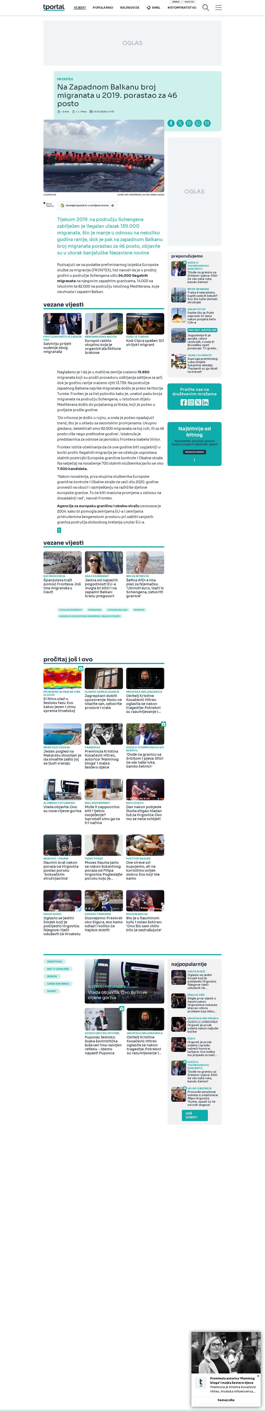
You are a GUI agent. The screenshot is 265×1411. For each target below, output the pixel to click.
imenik (176, 2)
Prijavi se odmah (194, 452)
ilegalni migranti (70, 610)
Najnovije (129, 8)
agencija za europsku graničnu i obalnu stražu (89, 616)
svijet (51, 991)
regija (52, 976)
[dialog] (226, 1369)
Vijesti (80, 8)
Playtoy (189, 2)
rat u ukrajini (58, 969)
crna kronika (58, 983)
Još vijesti (191, 1115)
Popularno (103, 8)
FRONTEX (139, 610)
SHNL (156, 8)
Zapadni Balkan (117, 610)
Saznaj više (226, 1400)
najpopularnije (189, 964)
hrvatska (54, 961)
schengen (94, 610)
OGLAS (132, 43)
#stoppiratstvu (181, 8)
